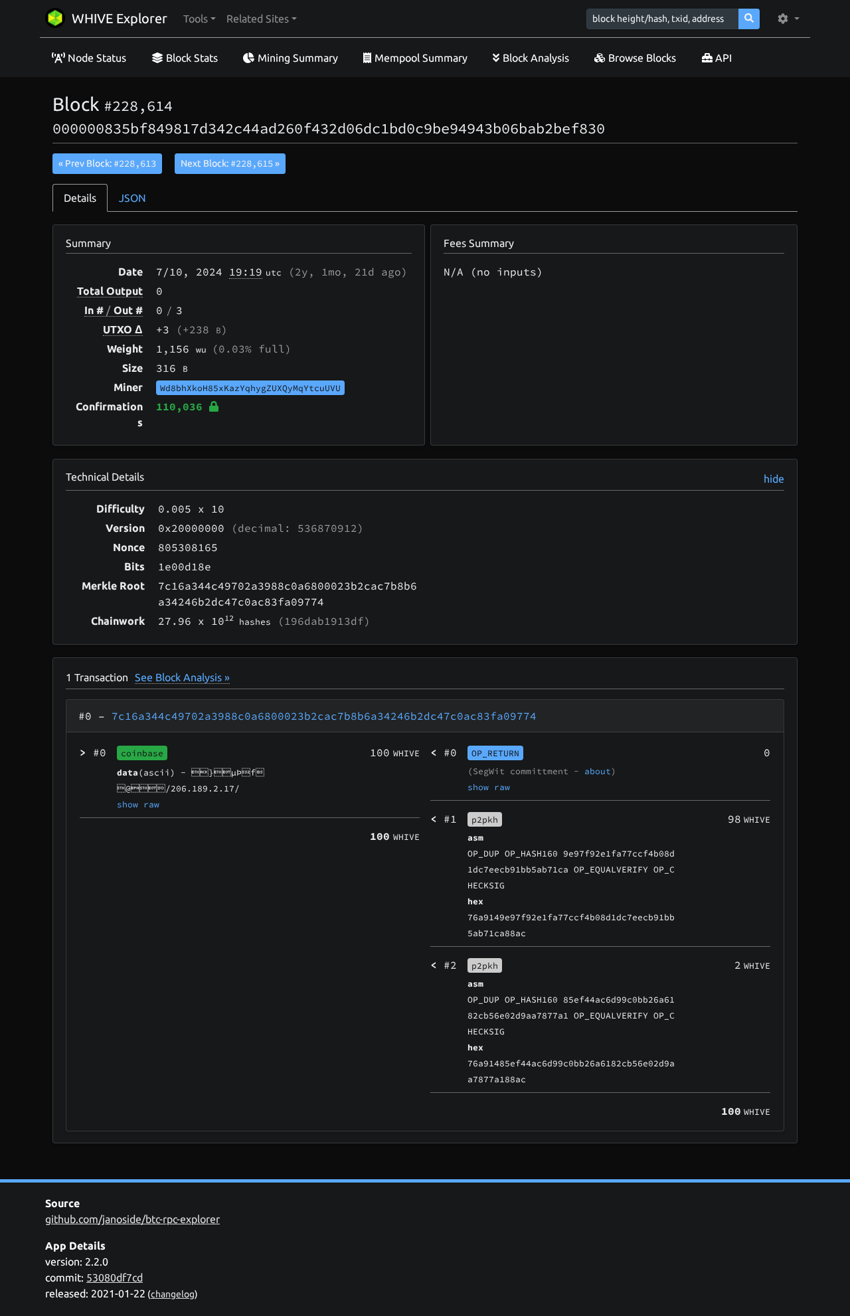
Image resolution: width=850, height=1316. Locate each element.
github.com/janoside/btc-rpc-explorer (132, 1219)
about (597, 771)
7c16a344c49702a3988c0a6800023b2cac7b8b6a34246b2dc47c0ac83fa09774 (324, 715)
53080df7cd (114, 1277)
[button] (199, 18)
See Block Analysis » (182, 677)
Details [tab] (80, 198)
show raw (138, 804)
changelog (173, 1294)
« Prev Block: (107, 163)
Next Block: (230, 163)
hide (774, 479)
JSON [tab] (132, 198)
